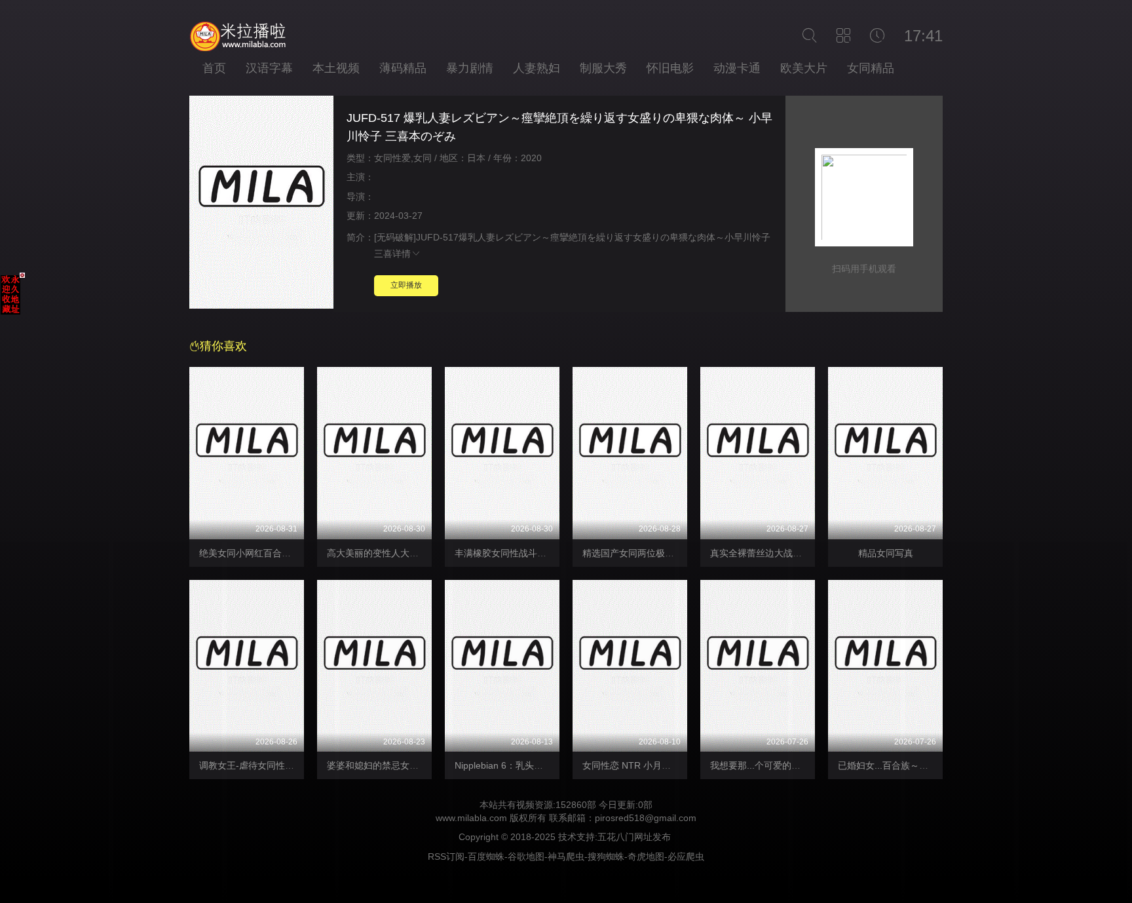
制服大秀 (603, 68)
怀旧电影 (670, 68)
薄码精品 (402, 68)
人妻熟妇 (536, 68)
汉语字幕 (269, 68)
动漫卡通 (737, 68)
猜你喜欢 (223, 346)
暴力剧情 (469, 68)
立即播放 (406, 285)
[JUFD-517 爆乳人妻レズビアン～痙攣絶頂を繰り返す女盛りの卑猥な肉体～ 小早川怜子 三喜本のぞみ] (261, 204)
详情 (401, 253)
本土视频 (336, 68)
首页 (214, 68)
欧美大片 (803, 68)
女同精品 (870, 68)
